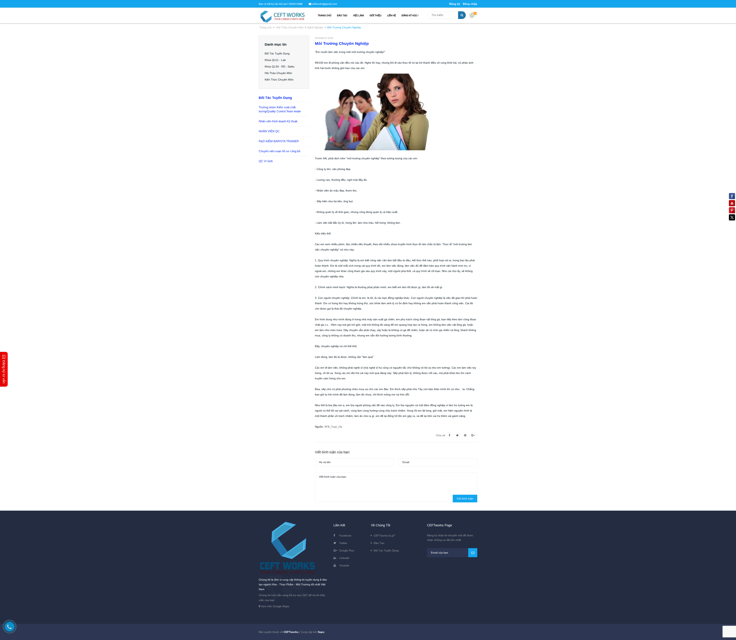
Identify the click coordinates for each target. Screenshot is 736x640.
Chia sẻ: (441, 435)
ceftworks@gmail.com (324, 3)
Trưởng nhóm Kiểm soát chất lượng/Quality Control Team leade (280, 109)
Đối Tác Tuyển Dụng (277, 53)
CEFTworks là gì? (384, 535)
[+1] (473, 435)
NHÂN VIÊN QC (269, 131)
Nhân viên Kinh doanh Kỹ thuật (278, 121)
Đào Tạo (379, 543)
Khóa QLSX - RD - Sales (279, 66)
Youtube (344, 565)
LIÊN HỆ (391, 15)
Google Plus (346, 550)
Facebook (345, 535)
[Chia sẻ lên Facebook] (449, 435)
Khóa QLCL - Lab (275, 60)
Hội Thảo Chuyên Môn (278, 73)
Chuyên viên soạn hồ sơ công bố (279, 151)
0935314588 (295, 3)
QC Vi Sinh (266, 161)
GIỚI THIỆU (375, 15)
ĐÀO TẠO (342, 15)
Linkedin (344, 557)
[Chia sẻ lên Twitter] (457, 435)
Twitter (343, 543)
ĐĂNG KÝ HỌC (410, 15)
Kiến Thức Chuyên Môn (279, 79)
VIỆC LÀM (358, 15)
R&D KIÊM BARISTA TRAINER (279, 141)
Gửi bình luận (465, 498)
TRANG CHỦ (324, 15)
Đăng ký (454, 3)
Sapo (321, 631)
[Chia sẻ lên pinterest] (465, 435)
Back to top (620, 632)
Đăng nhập (470, 3)
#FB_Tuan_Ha (333, 426)
